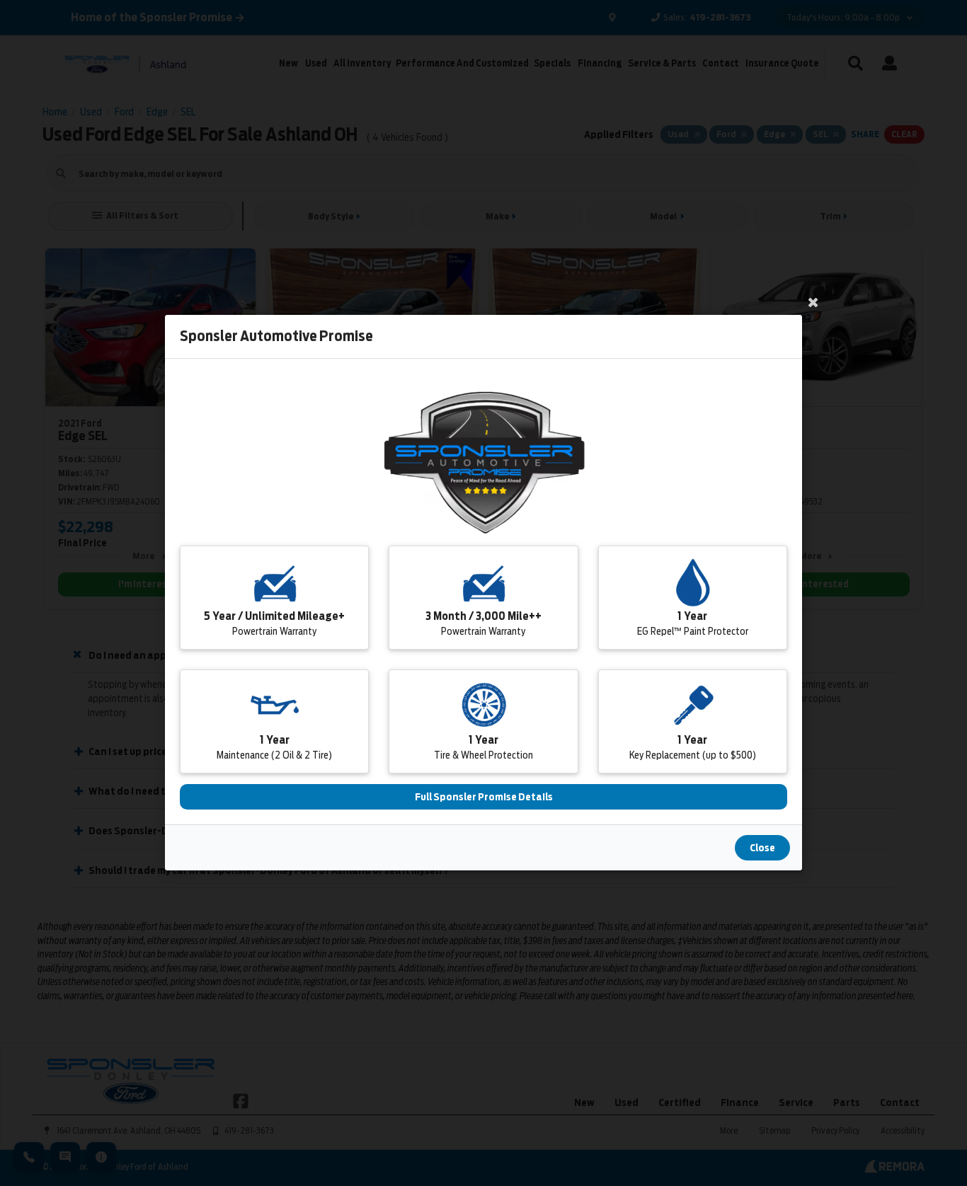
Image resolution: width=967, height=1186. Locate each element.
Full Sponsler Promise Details (484, 797)
